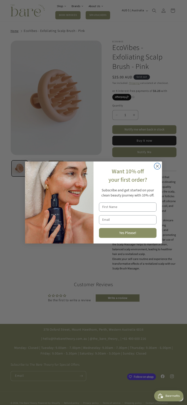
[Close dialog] (157, 166)
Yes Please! (127, 232)
